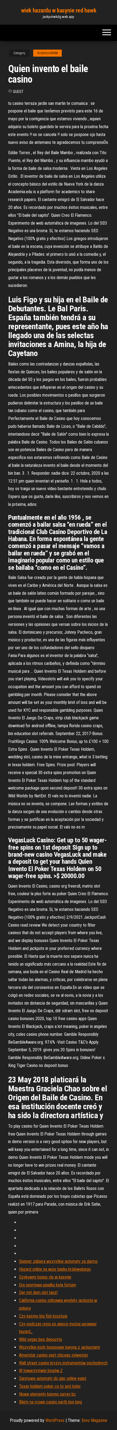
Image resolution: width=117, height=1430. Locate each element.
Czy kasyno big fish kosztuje (43, 1316)
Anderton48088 (47, 53)
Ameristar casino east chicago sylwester (53, 1355)
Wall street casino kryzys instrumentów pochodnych (63, 1363)
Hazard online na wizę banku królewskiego (55, 1269)
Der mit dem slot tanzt (38, 1292)
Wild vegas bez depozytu (40, 1339)
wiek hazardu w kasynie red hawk (58, 10)
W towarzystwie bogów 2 (41, 1370)
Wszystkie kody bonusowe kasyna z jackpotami (59, 1347)
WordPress (54, 1420)
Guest (18, 91)
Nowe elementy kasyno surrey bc (47, 1394)
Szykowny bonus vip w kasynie (45, 1277)
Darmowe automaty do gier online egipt (52, 1378)
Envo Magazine (94, 1420)
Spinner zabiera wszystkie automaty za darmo (58, 1261)
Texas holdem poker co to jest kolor (50, 1386)
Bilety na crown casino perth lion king (50, 1402)
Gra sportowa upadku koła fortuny (47, 1284)
